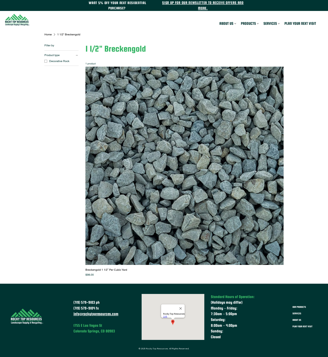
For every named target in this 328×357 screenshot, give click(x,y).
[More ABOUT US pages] (235, 23)
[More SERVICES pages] (279, 23)
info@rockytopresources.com (95, 314)
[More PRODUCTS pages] (258, 23)
